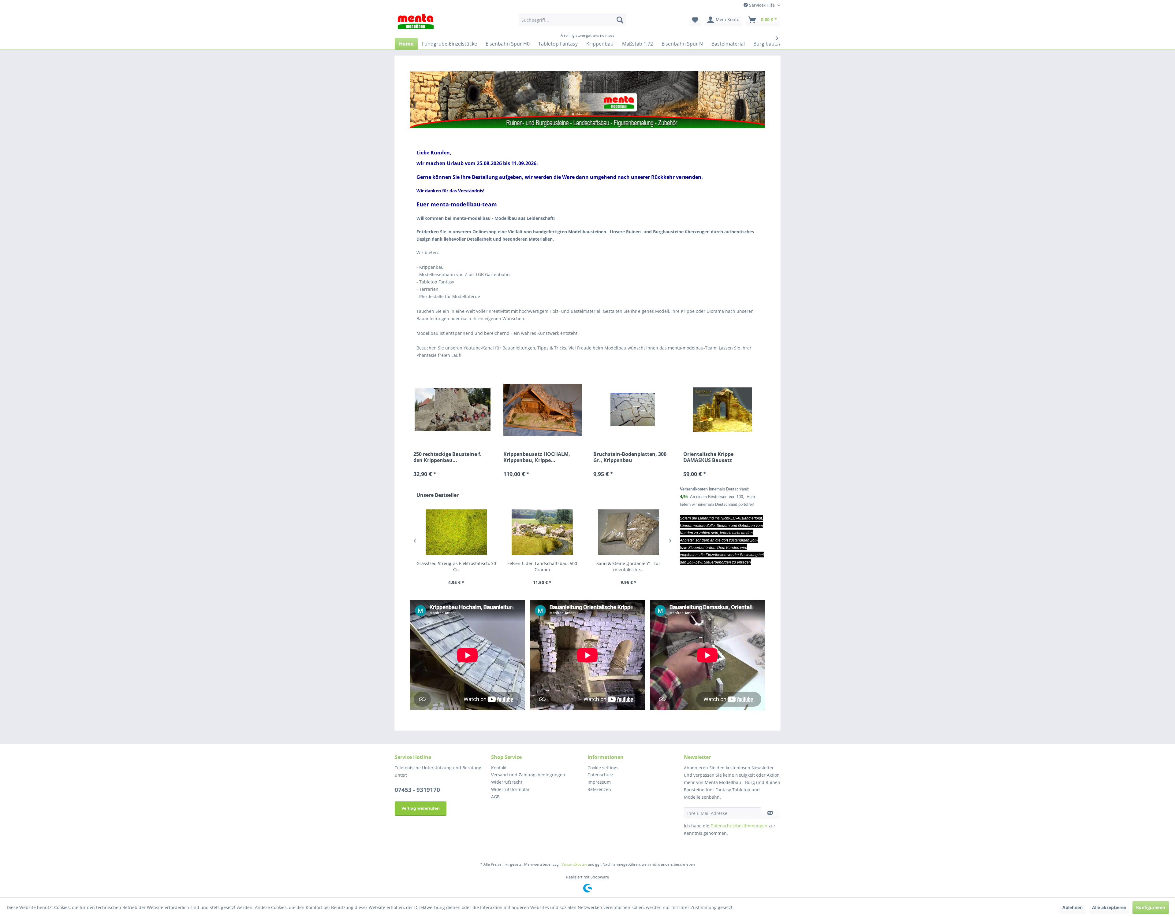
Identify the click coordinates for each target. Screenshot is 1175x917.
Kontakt (499, 768)
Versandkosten (574, 864)
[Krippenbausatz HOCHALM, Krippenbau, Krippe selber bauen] (542, 410)
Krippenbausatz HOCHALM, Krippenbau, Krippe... (536, 457)
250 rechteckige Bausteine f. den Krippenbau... (447, 457)
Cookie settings (603, 768)
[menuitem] (572, 20)
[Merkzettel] (695, 20)
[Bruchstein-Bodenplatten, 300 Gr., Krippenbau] (632, 410)
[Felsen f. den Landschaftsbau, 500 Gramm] (542, 532)
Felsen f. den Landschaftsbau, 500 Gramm (542, 566)
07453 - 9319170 (417, 790)
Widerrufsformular (510, 789)
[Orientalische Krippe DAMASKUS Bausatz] (722, 410)
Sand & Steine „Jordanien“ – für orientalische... (628, 566)
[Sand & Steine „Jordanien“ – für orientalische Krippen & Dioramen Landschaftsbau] (628, 532)
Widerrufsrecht (506, 782)
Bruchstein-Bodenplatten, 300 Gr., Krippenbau (629, 457)
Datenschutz (600, 775)
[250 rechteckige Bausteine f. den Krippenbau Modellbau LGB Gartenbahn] (452, 410)
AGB (495, 797)
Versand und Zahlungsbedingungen (528, 775)
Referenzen (599, 789)
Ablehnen (1072, 907)
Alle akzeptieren (1109, 907)
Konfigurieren (1150, 907)
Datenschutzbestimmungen (739, 826)
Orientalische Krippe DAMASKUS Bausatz (708, 457)
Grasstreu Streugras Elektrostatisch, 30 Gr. (456, 566)
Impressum (599, 782)
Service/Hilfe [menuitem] (762, 5)
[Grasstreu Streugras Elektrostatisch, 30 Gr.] (456, 532)
